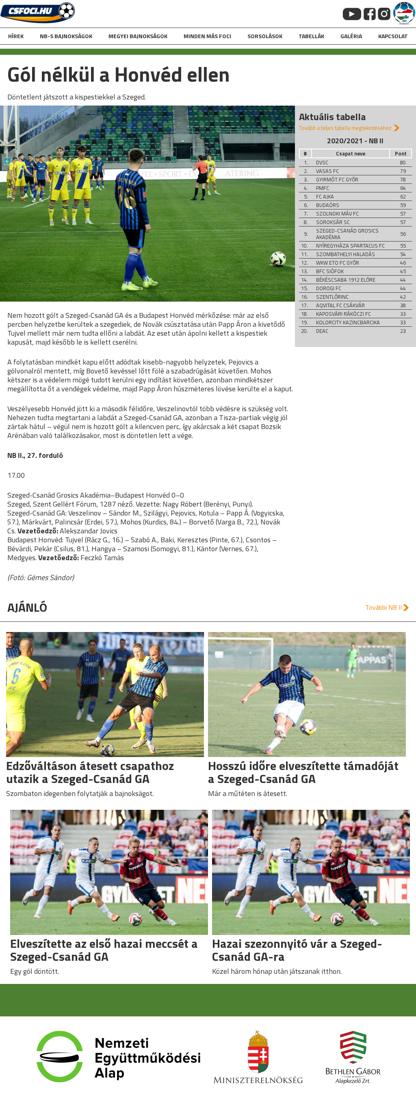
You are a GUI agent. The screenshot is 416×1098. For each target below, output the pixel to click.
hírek (16, 36)
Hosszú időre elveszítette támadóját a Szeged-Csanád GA (303, 772)
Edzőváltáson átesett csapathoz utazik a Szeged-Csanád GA (90, 772)
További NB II (383, 607)
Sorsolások (264, 36)
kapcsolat (393, 36)
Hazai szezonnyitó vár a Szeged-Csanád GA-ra (297, 950)
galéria (351, 36)
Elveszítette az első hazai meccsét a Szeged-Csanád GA (104, 950)
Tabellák (311, 36)
